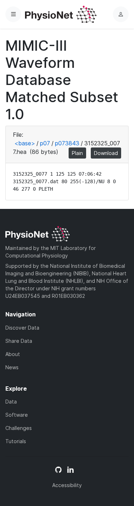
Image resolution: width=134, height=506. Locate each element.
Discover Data (22, 328)
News (12, 367)
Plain (77, 153)
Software (16, 415)
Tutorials (15, 441)
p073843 (67, 143)
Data (11, 402)
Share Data (18, 341)
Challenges (18, 428)
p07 (45, 143)
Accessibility (67, 485)
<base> (24, 143)
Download (106, 153)
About (12, 354)
